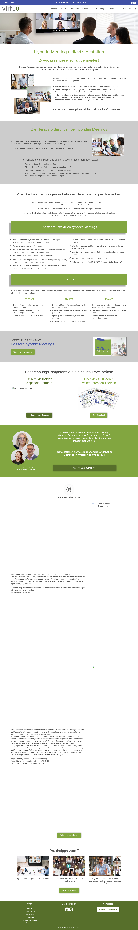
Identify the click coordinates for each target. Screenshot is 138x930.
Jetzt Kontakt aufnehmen (85, 468)
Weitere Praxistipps (69, 890)
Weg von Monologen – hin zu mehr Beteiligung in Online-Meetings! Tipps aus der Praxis (105, 881)
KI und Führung (98, 9)
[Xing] (134, 2)
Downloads (30, 914)
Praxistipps (126, 9)
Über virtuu (113, 9)
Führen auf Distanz (58, 9)
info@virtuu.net (8, 3)
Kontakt (30, 908)
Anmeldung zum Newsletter (108, 909)
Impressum (30, 923)
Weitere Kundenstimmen (69, 835)
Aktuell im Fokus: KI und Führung (72, 2)
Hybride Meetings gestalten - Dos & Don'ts (33, 879)
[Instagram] (131, 2)
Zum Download (99, 415)
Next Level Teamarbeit (79, 9)
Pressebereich (30, 917)
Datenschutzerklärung (30, 920)
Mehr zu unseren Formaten (39, 415)
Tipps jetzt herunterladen (22, 352)
